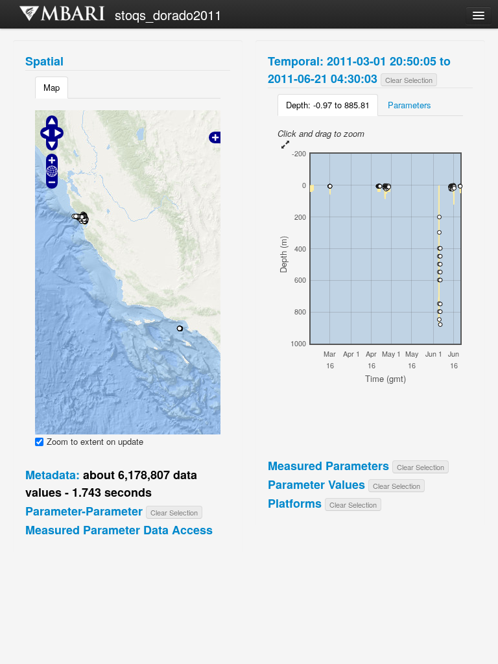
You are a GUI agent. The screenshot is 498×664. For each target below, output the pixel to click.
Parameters (409, 105)
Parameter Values (316, 484)
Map (51, 87)
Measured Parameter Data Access (119, 529)
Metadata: (52, 474)
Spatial (44, 61)
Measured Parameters (328, 465)
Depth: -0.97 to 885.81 (328, 105)
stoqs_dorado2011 (168, 14)
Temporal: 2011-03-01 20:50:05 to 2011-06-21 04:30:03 (359, 70)
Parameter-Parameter (84, 511)
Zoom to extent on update (95, 441)
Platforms (295, 503)
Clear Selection (174, 512)
